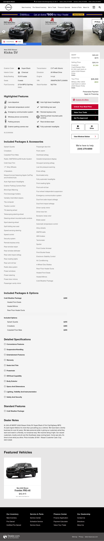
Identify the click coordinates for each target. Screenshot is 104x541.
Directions (80, 521)
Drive (92, 128)
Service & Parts (77, 7)
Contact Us (81, 518)
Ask (77, 128)
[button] (35, 344)
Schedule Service (36, 521)
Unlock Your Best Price (83, 106)
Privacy (81, 537)
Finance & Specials (64, 7)
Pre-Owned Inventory (39, 7)
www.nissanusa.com (91, 537)
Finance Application (61, 518)
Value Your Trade (80, 112)
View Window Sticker (82, 136)
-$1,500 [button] (95, 65)
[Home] (8, 7)
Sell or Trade (52, 7)
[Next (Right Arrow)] (100, 31)
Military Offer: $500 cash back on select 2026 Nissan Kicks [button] (78, 84)
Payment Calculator (61, 521)
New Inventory (26, 7)
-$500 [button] (96, 82)
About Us (86, 7)
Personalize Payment (90, 91)
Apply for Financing (91, 94)
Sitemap (74, 537)
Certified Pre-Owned (13, 525)
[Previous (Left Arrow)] (4, 31)
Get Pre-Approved (81, 118)
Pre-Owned (10, 521)
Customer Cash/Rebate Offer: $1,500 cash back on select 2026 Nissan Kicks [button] (78, 70)
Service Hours (35, 525)
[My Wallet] (93, 7)
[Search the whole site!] (100, 7)
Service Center (35, 518)
